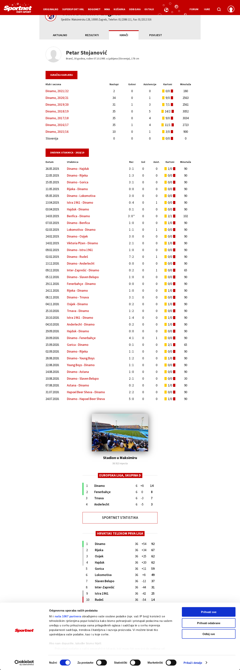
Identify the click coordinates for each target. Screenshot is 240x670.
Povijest (155, 35)
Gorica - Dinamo (77, 345)
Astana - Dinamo (78, 385)
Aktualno (60, 35)
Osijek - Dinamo (77, 304)
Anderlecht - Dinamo (80, 324)
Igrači (124, 35)
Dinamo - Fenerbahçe (81, 338)
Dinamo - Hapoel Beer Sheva (86, 399)
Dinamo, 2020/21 (57, 98)
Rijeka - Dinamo (77, 189)
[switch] (101, 662)
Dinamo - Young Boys (80, 358)
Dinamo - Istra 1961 (80, 250)
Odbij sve (208, 634)
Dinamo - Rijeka (77, 175)
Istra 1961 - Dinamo (80, 202)
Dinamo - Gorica (77, 182)
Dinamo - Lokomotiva (81, 196)
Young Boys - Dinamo (80, 365)
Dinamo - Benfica (78, 223)
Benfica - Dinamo (78, 216)
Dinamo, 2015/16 (57, 132)
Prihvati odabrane (208, 622)
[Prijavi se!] (231, 9)
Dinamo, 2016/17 (57, 125)
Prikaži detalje (193, 662)
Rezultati (92, 35)
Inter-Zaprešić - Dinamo (83, 270)
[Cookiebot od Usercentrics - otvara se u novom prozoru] (24, 662)
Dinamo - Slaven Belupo (83, 277)
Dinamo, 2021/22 (57, 91)
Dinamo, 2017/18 (57, 118)
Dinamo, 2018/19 (57, 111)
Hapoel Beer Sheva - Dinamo (86, 392)
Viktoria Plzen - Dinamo (82, 243)
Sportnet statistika (120, 517)
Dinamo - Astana (78, 372)
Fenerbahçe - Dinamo (81, 284)
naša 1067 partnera (68, 616)
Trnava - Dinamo (78, 311)
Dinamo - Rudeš (77, 257)
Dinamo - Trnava (78, 297)
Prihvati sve (208, 612)
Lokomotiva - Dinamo (81, 230)
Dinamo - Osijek (77, 236)
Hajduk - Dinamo (78, 209)
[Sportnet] (18, 9)
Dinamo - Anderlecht (80, 263)
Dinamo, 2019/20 (57, 104)
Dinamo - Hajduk (78, 169)
